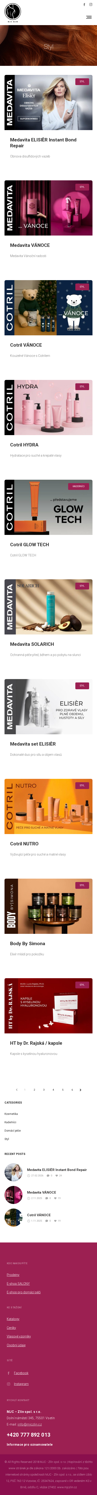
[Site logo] (13, 17)
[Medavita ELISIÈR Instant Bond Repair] (48, 102)
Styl (7, 1139)
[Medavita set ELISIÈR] (48, 706)
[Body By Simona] (48, 906)
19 (59, 1198)
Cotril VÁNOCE (26, 345)
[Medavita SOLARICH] (48, 606)
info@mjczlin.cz (30, 1424)
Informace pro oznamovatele (30, 1444)
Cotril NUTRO (24, 843)
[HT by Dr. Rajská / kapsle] (48, 1005)
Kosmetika (11, 1114)
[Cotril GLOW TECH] (48, 507)
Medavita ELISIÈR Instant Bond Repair (57, 1170)
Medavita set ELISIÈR (33, 744)
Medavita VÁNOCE (30, 245)
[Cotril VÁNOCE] (48, 307)
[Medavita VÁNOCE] (48, 208)
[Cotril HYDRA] (48, 407)
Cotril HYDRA (24, 445)
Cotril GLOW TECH (29, 544)
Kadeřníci (10, 1122)
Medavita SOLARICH (32, 644)
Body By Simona (27, 943)
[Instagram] (91, 4)
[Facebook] (84, 4)
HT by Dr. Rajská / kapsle (36, 1043)
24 (60, 1175)
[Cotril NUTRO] (48, 806)
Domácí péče (13, 1130)
